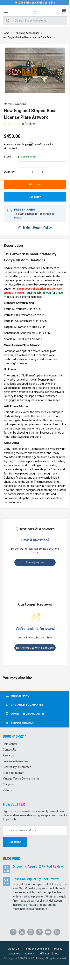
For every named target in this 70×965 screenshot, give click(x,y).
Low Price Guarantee (15, 761)
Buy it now (35, 196)
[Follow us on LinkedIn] (56, 932)
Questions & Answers (35, 529)
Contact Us (9, 749)
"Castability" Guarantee (17, 767)
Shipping (8, 784)
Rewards (8, 755)
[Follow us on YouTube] (48, 932)
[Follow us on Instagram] (30, 932)
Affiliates (44, 953)
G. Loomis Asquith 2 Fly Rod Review (38, 866)
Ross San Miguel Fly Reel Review (36, 879)
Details (18, 217)
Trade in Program (13, 772)
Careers (29, 953)
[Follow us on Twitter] (21, 932)
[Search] (8, 21)
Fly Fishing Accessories (26, 33)
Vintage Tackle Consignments (21, 778)
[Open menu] (6, 11)
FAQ (57, 953)
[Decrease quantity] (22, 172)
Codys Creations (15, 104)
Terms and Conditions (36, 948)
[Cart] (63, 11)
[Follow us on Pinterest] (39, 932)
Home (6, 33)
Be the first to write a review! (35, 648)
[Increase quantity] (42, 172)
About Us (13, 948)
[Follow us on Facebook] (13, 932)
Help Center (10, 743)
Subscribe (15, 841)
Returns (8, 790)
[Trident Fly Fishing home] (35, 11)
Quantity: (9, 171)
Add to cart (35, 184)
